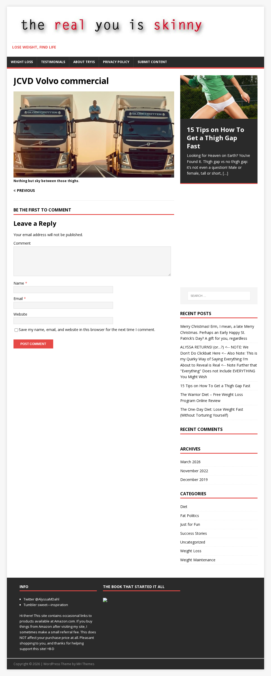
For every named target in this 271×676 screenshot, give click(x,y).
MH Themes (85, 664)
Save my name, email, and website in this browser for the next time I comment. (87, 329)
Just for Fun (190, 524)
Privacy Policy (116, 62)
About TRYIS (84, 62)
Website (20, 314)
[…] (202, 270)
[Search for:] (219, 295)
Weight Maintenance (197, 559)
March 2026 (190, 461)
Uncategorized (192, 542)
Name (19, 283)
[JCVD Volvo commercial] (93, 174)
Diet (183, 506)
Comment (22, 243)
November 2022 (194, 470)
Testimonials (53, 62)
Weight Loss (22, 62)
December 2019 (194, 479)
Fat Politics (189, 515)
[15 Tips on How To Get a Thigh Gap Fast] (219, 97)
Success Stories (193, 533)
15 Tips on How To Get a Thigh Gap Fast (215, 385)
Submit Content (152, 62)
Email (18, 298)
